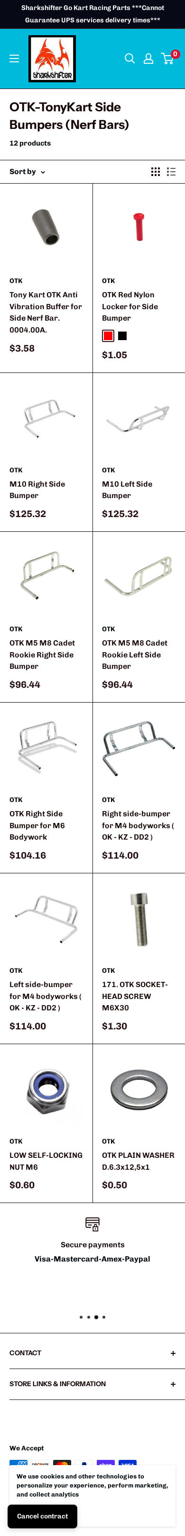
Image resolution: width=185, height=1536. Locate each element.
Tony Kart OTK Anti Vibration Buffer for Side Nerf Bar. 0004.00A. (45, 312)
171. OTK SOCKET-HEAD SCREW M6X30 (135, 996)
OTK (108, 281)
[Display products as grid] (155, 171)
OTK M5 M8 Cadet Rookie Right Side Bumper (42, 654)
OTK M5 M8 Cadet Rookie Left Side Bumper (134, 654)
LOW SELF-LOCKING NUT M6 (46, 1161)
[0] (168, 58)
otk (15, 281)
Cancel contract (42, 1516)
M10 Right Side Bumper (37, 489)
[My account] (148, 58)
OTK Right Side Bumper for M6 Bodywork (37, 825)
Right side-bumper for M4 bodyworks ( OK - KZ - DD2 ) (138, 825)
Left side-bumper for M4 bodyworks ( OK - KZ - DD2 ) (45, 996)
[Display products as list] (171, 171)
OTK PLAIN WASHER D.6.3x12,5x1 (138, 1161)
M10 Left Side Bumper (127, 489)
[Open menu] (14, 58)
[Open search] (130, 58)
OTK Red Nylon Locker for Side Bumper (130, 306)
